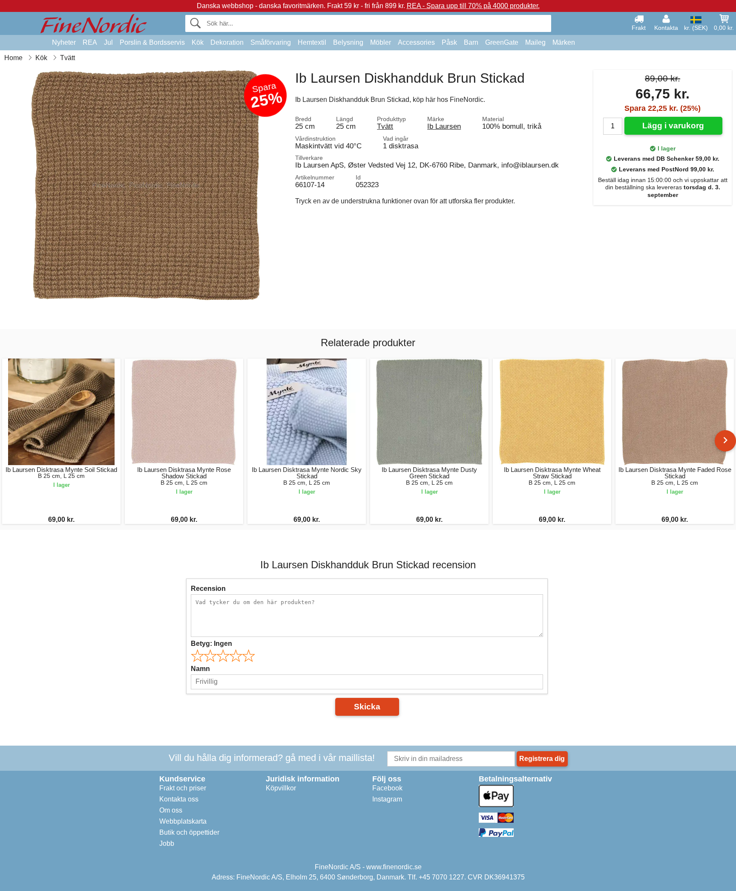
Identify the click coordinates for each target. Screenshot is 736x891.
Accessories (416, 42)
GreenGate (501, 42)
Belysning (348, 42)
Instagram (387, 799)
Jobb (166, 843)
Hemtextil (312, 42)
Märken (563, 42)
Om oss (170, 810)
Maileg (535, 42)
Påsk (449, 42)
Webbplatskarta (183, 821)
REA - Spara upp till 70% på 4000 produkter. (473, 5)
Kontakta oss (178, 799)
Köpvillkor (281, 788)
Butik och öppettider (189, 832)
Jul (108, 42)
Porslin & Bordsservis (152, 42)
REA (90, 42)
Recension (208, 588)
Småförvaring (270, 42)
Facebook (387, 788)
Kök (198, 42)
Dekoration (227, 42)
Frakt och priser (182, 788)
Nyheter (64, 42)
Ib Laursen (444, 126)
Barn (471, 42)
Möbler (380, 42)
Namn (200, 668)
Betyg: (211, 643)
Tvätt (385, 126)
